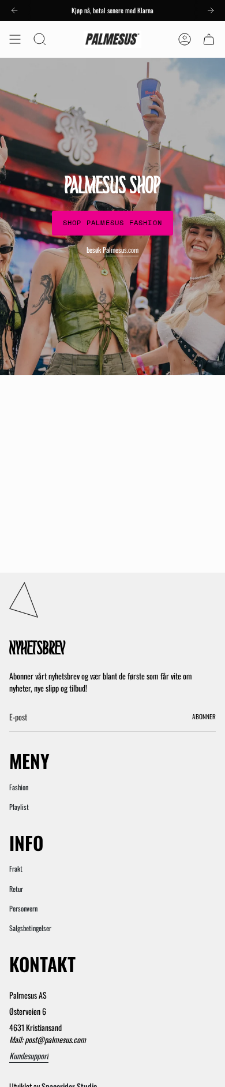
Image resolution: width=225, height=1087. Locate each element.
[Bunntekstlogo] (23, 600)
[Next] (210, 10)
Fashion (18, 787)
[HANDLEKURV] (209, 39)
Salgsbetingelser (30, 927)
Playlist (19, 806)
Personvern (23, 908)
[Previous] (14, 10)
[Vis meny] (15, 39)
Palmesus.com (120, 249)
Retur (16, 888)
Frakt (15, 868)
